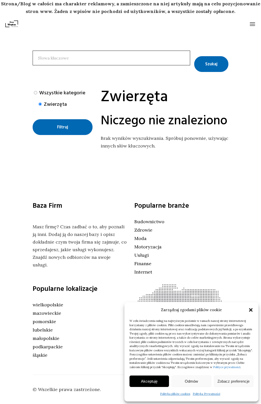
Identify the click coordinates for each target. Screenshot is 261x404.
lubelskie (43, 330)
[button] (250, 309)
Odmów (191, 381)
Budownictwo (149, 222)
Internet (143, 272)
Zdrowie (143, 230)
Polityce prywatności (226, 367)
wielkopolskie (48, 305)
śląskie (40, 355)
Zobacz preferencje (233, 381)
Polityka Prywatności (206, 394)
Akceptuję (149, 381)
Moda (140, 238)
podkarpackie (48, 347)
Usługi (141, 255)
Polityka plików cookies (175, 394)
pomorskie (44, 321)
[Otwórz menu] (252, 24)
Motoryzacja (148, 247)
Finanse (142, 263)
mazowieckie (47, 313)
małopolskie (46, 338)
